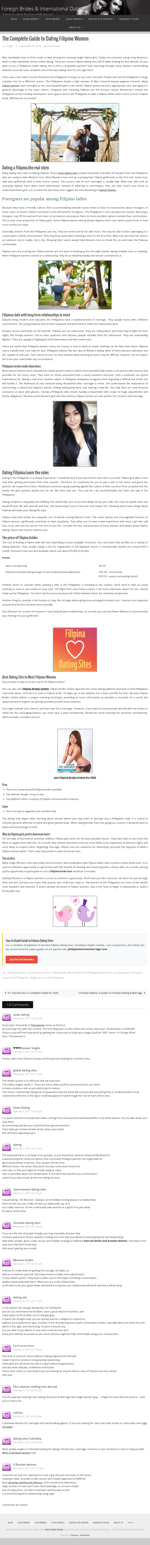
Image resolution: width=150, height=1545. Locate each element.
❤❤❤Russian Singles (26, 1045)
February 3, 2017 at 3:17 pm (27, 1071)
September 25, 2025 (30, 45)
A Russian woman (24, 1462)
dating (17, 1142)
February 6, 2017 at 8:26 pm (27, 1413)
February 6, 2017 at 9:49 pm (27, 1439)
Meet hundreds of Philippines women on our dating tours (99, 971)
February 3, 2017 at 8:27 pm (27, 1261)
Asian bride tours (17, 971)
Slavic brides (58, 1520)
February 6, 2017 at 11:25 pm (28, 1465)
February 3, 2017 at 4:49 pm (27, 1108)
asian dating (21, 1012)
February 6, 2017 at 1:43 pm (27, 1346)
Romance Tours (101, 1520)
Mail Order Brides (54, 1526)
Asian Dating (21, 1105)
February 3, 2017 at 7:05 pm (27, 1224)
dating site (20, 1295)
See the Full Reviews (21, 958)
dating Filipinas (107, 189)
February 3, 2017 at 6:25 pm (27, 1190)
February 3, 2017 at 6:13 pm (27, 1146)
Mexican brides (23, 1257)
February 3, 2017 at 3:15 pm (27, 1049)
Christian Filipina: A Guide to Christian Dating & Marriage (111, 990)
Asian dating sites (68, 172)
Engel (10, 45)
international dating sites (29, 1187)
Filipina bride (59, 971)
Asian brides (54, 45)
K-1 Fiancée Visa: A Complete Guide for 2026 (32, 990)
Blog (10, 1520)
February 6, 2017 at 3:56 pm (27, 1387)
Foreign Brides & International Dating (42, 8)
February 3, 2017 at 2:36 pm (27, 1015)
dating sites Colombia (27, 1436)
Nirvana (74, 1533)
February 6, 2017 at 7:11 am (27, 1298)
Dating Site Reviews (79, 1520)
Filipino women (11, 84)
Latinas (18, 1410)
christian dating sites (26, 1220)
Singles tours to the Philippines (47, 975)
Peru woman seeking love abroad (35, 1384)
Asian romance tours (39, 971)
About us (118, 1520)
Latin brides (41, 1520)
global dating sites (25, 1068)
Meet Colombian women (16, 1450)
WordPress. (85, 1533)
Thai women (38, 1022)
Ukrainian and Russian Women (25, 1480)
